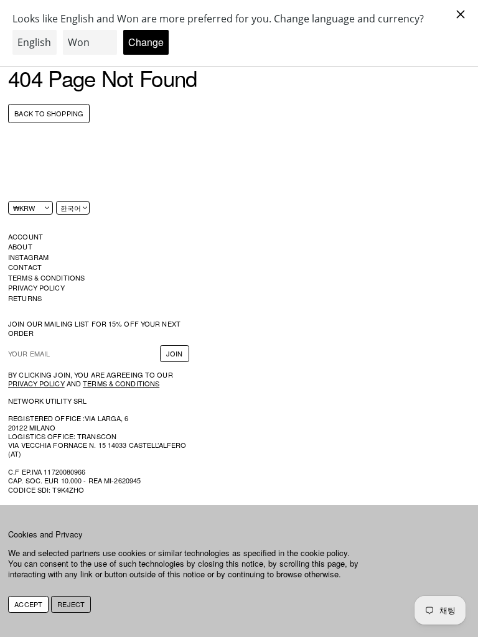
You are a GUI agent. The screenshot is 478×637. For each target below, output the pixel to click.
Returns (25, 298)
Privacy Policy (36, 287)
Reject (71, 604)
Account (25, 236)
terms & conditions (121, 383)
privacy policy (36, 383)
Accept (28, 604)
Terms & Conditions (46, 277)
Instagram (28, 257)
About (20, 246)
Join (174, 353)
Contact (25, 267)
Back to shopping (48, 114)
